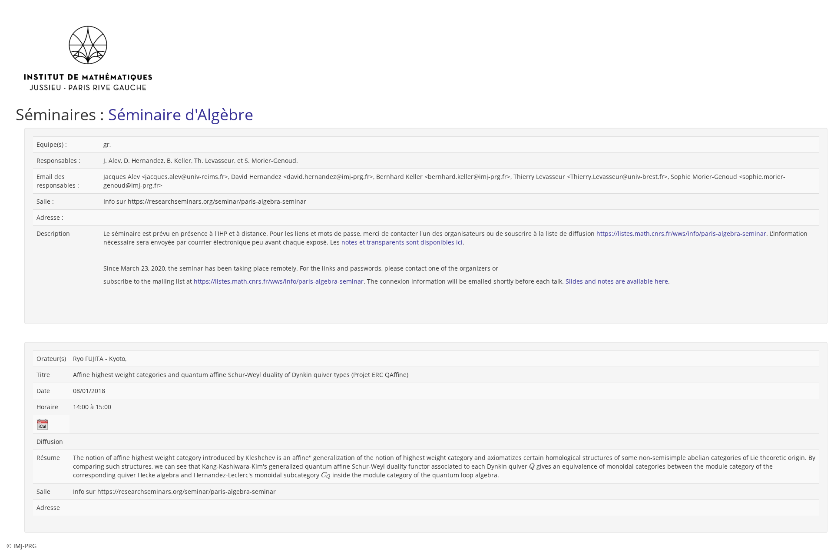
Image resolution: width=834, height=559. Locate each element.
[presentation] (532, 467)
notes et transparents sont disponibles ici (402, 242)
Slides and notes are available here (617, 281)
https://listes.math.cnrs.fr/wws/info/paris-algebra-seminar (681, 233)
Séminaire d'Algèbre (180, 114)
